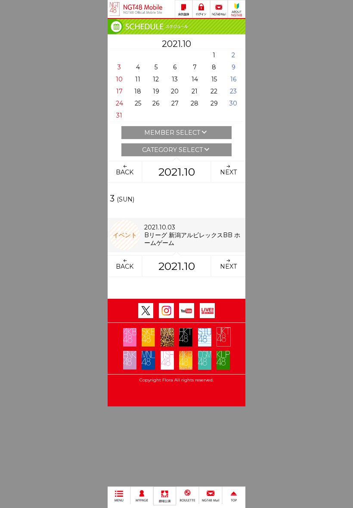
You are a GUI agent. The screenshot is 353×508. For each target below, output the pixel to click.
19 (156, 91)
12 (156, 79)
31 (119, 115)
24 (119, 103)
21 (195, 91)
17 (119, 91)
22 (214, 91)
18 (137, 91)
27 (175, 103)
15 (214, 79)
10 (119, 79)
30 (233, 103)
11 (137, 79)
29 (214, 103)
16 (233, 79)
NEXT (228, 172)
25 (138, 103)
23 (233, 91)
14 (195, 79)
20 (175, 91)
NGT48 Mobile (143, 9)
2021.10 (176, 171)
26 (155, 103)
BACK (124, 172)
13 (175, 79)
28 (194, 103)
